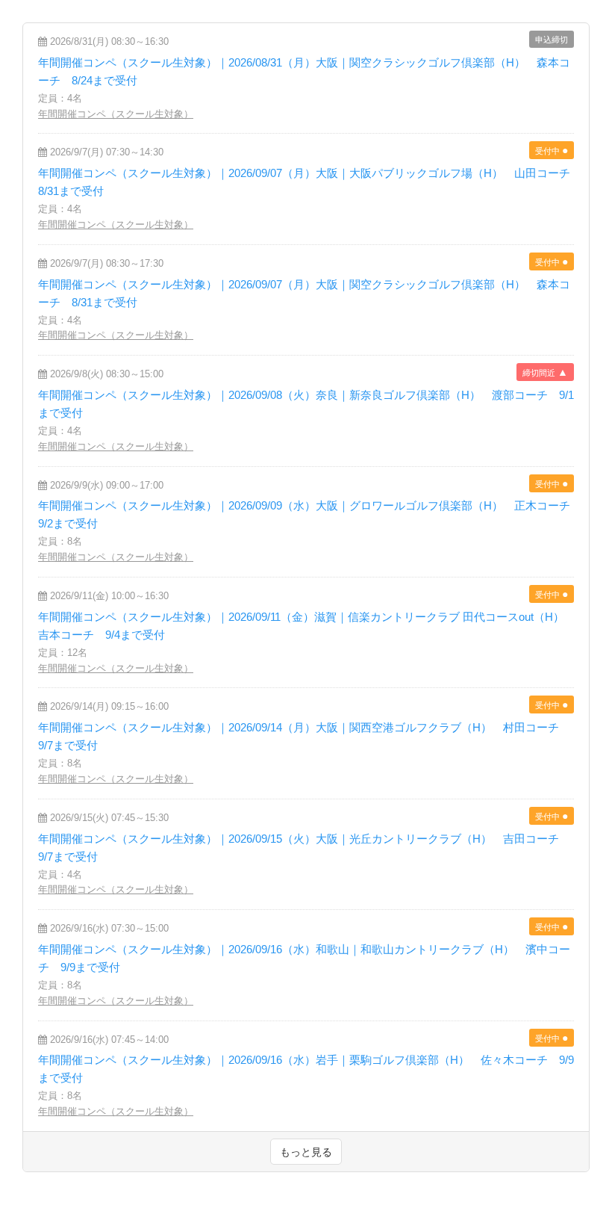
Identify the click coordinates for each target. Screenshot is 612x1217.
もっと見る (306, 1152)
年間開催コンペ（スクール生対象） (115, 114)
